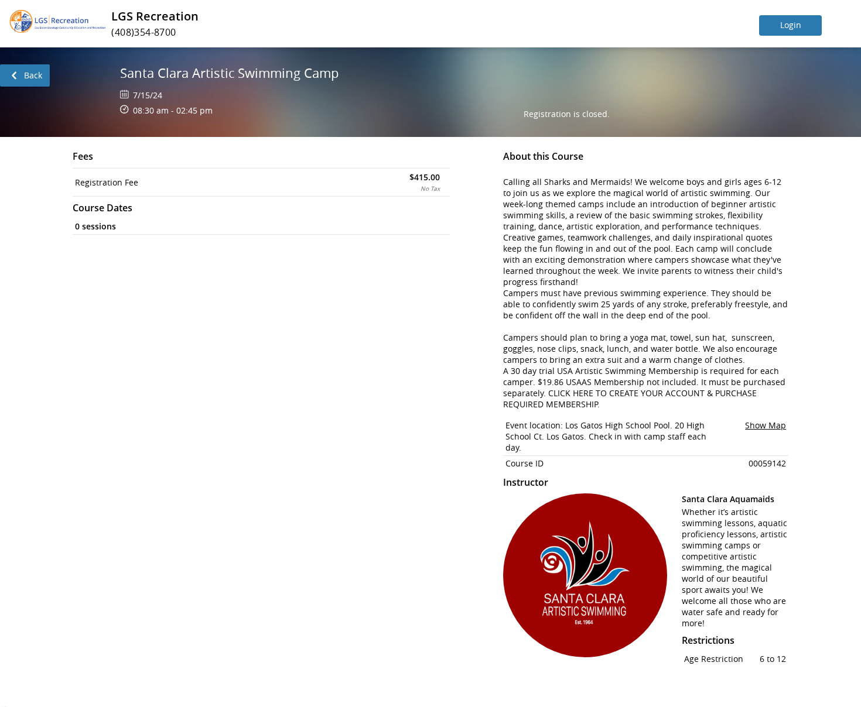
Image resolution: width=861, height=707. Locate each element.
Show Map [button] (765, 425)
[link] (25, 75)
